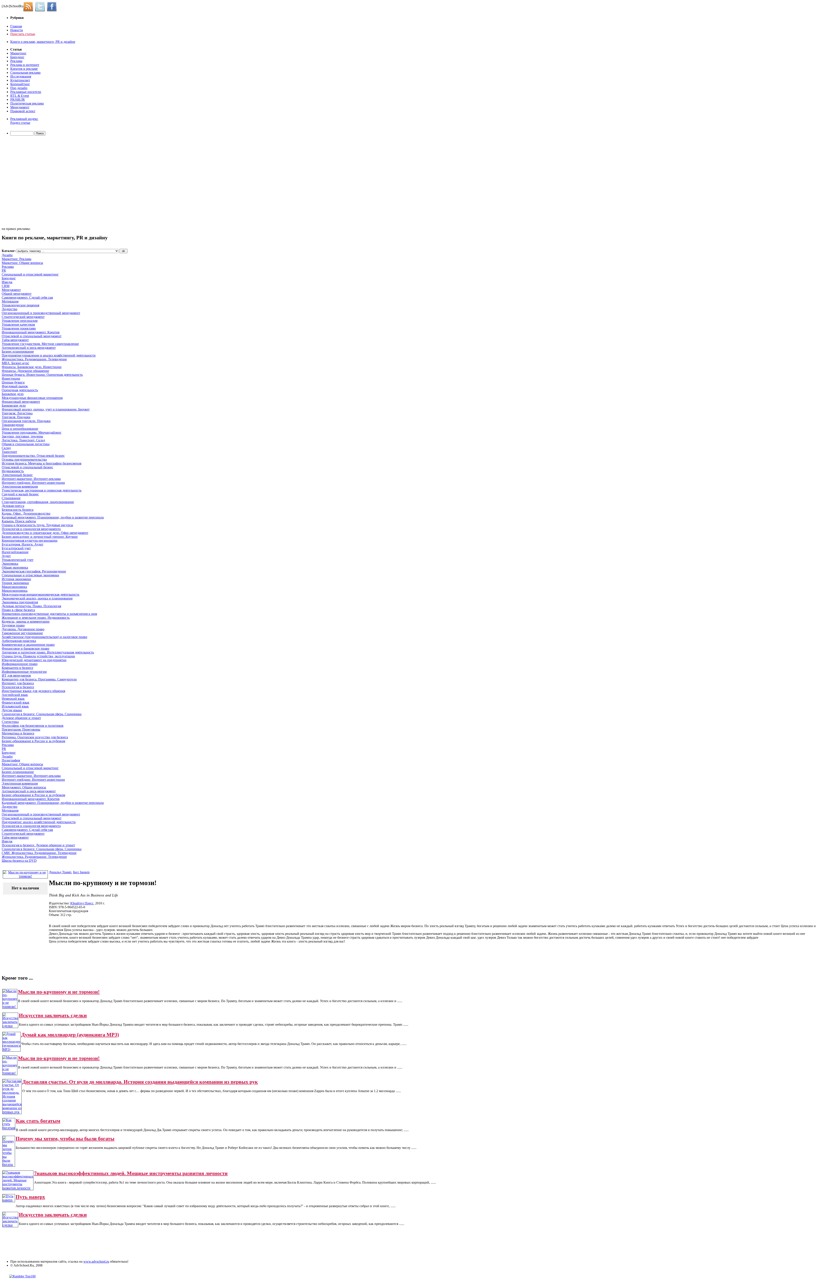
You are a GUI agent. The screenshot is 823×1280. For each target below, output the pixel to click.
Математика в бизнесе (18, 733)
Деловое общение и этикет (21, 718)
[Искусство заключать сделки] (10, 1026)
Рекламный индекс (24, 119)
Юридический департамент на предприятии (34, 660)
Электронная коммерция (20, 486)
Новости (16, 30)
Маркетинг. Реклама (16, 259)
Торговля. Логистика (17, 413)
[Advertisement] (26, 182)
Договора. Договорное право (23, 629)
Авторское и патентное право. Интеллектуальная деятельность (48, 652)
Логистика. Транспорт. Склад (23, 440)
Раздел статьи (20, 122)
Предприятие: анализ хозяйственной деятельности (39, 822)
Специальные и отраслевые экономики (30, 575)
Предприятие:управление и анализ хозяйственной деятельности (49, 355)
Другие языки (12, 710)
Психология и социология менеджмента (31, 529)
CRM (5, 286)
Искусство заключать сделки (53, 1015)
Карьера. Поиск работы (19, 521)
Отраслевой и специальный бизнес (27, 467)
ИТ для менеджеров (16, 675)
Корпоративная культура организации (29, 540)
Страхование (11, 498)
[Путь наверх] (9, 1200)
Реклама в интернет (24, 65)
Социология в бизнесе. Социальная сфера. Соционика (41, 714)
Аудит (6, 556)
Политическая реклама (27, 103)
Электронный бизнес (17, 475)
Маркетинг (18, 53)
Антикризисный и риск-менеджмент (29, 347)
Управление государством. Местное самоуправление (40, 344)
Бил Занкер (81, 872)
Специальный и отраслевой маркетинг (30, 274)
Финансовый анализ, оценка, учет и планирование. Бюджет (46, 409)
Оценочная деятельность (20, 390)
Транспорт (9, 452)
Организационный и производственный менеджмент (41, 313)
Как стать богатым (38, 1121)
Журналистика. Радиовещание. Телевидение (34, 359)
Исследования (20, 76)
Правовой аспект (22, 111)
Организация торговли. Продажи (26, 421)
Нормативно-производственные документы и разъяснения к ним (49, 614)
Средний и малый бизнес (20, 494)
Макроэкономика (14, 587)
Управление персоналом (20, 320)
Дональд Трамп (60, 872)
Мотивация (10, 301)
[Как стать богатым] (9, 1128)
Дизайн (7, 255)
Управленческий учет (17, 560)
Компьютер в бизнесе (17, 668)
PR (4, 270)
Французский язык (15, 702)
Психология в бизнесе (18, 687)
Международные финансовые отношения (32, 398)
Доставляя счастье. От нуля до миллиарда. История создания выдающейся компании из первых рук (140, 1082)
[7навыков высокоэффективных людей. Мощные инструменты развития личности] (18, 1188)
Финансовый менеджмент (21, 401)
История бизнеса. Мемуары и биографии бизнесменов (41, 463)
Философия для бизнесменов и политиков (32, 725)
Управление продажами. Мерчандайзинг (32, 432)
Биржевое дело (13, 394)
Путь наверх (30, 1197)
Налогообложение (15, 552)
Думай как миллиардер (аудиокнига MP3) (70, 1034)
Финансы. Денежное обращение (25, 371)
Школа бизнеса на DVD (19, 860)
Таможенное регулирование (22, 633)
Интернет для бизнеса (18, 683)
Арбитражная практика (19, 641)
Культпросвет (20, 80)
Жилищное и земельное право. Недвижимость (36, 617)
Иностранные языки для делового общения (33, 691)
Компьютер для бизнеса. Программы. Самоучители (39, 679)
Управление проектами (19, 328)
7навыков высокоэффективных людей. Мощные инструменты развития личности (131, 1173)
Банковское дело (14, 405)
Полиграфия (11, 760)
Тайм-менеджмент (15, 340)
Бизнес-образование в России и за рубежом (33, 741)
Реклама (16, 61)
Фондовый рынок (15, 386)
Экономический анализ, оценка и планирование (37, 598)
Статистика (10, 722)
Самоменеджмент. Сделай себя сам (27, 297)
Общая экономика (15, 567)
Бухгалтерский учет (16, 548)
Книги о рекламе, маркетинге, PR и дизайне (42, 41)
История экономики (16, 579)
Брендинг (17, 57)
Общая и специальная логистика (26, 444)
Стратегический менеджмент (23, 317)
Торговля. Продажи (16, 417)
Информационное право (20, 664)
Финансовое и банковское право (25, 648)
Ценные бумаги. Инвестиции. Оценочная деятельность (42, 374)
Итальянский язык (15, 706)
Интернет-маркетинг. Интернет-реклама (31, 479)
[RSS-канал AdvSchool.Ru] (29, 6)
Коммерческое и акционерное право (28, 644)
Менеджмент (19, 107)
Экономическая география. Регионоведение (34, 571)
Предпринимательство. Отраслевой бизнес (33, 455)
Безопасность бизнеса (17, 509)
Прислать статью (22, 34)
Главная (16, 26)
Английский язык (15, 695)
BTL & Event (19, 95)
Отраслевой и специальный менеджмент (32, 336)
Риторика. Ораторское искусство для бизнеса (35, 737)
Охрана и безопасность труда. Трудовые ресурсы (37, 525)
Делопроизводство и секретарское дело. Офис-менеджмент (45, 533)
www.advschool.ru (96, 1261)
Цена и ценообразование (20, 428)
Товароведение (13, 425)
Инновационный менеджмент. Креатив (31, 332)
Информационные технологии (24, 671)
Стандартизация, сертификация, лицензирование (38, 502)
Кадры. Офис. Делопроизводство (26, 513)
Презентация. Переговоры (21, 729)
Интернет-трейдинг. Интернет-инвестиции (33, 482)
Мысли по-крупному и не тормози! (59, 992)
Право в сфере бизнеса (18, 610)
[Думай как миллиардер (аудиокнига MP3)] (11, 1049)
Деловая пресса (13, 506)
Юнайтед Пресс (81, 903)
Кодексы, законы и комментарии (26, 621)
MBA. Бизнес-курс (15, 363)
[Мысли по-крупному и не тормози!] (10, 1006)
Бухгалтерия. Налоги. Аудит (22, 544)
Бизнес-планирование (18, 351)
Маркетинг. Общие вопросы (22, 263)
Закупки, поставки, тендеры (22, 436)
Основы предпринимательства (24, 459)
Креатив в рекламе (24, 68)
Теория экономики (15, 583)
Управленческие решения (20, 305)
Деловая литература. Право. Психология (31, 606)
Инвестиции (11, 378)
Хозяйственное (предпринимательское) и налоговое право (44, 637)
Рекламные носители (25, 92)
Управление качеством (18, 324)
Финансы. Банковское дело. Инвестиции (32, 367)
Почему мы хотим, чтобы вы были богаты (65, 1138)
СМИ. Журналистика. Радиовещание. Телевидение (39, 853)
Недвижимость (13, 471)
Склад (6, 448)
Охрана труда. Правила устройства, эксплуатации (38, 656)
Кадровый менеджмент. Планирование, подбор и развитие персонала (53, 517)
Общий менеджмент (17, 293)
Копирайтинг (20, 84)
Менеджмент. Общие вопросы (24, 787)
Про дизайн (18, 88)
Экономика (10, 563)
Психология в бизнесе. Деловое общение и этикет (38, 845)
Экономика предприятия (20, 602)
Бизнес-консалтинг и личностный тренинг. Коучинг (40, 536)
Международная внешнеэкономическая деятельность (40, 594)
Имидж (7, 282)
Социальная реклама (25, 72)
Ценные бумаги (13, 382)
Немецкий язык (13, 698)
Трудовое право (13, 625)
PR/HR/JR (17, 99)
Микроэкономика (14, 590)
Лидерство (9, 309)
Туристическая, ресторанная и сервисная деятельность (41, 490)
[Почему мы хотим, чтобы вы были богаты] (9, 1164)
